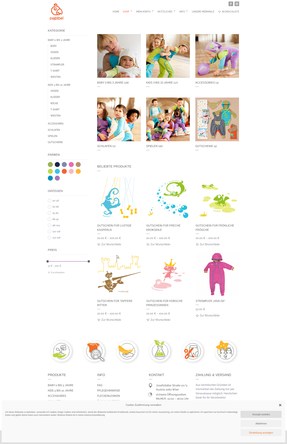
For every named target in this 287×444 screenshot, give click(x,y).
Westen (55, 77)
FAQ (99, 385)
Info (182, 11)
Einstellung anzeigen (261, 432)
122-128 (56, 237)
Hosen (54, 52)
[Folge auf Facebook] (231, 3)
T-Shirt (55, 70)
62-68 (55, 206)
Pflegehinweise (108, 390)
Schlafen (54, 130)
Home (116, 11)
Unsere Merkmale (203, 11)
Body (53, 46)
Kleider (55, 58)
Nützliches (165, 11)
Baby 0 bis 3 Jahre (59, 40)
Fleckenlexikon (108, 395)
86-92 (55, 219)
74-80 (55, 213)
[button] (280, 405)
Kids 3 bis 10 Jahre (59, 85)
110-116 (56, 231)
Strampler (57, 64)
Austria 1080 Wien (167, 389)
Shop (126, 11)
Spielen (52, 136)
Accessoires (56, 123)
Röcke (54, 103)
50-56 (55, 200)
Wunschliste (230, 11)
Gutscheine (55, 142)
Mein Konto (143, 11)
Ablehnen (261, 423)
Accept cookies (261, 414)
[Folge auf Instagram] (237, 3)
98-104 (56, 225)
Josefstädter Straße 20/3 (171, 385)
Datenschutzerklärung (94, 415)
